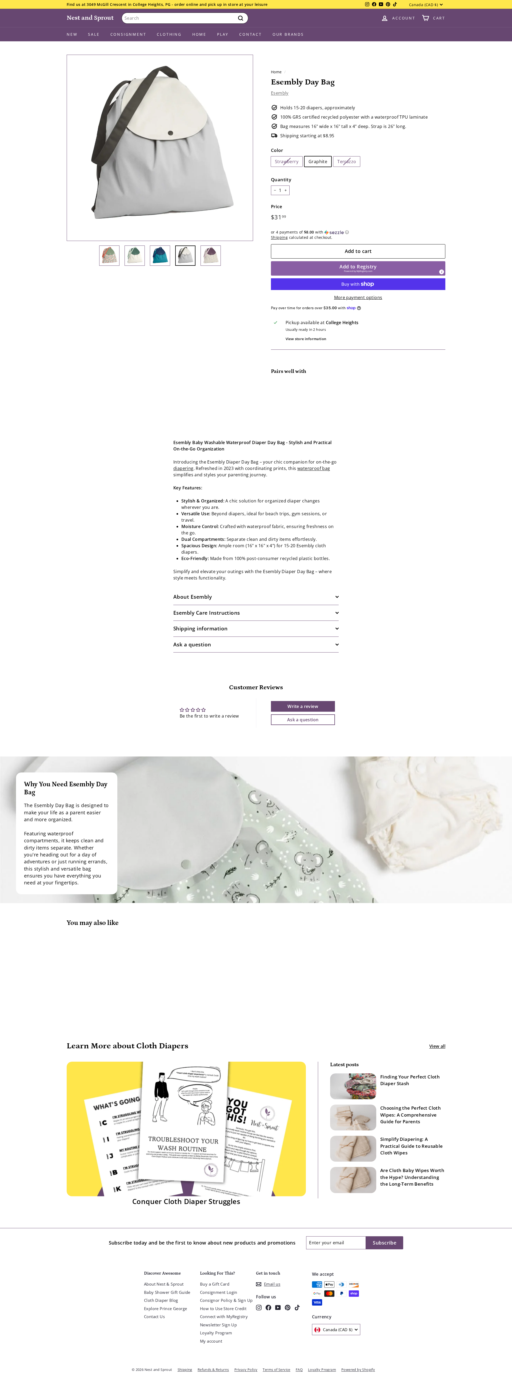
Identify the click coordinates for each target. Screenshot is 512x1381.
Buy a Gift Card (214, 1284)
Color (277, 150)
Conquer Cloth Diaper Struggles (186, 1201)
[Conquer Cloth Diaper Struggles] (186, 1129)
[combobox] (185, 18)
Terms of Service (276, 1369)
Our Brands (288, 34)
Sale (93, 34)
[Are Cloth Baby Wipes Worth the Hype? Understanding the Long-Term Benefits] (353, 1180)
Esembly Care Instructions (206, 612)
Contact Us (154, 1316)
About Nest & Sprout (164, 1284)
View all (437, 1046)
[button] (358, 232)
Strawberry (286, 161)
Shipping (279, 237)
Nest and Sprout (90, 17)
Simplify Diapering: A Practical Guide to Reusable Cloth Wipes (411, 1146)
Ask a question (192, 644)
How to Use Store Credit (223, 1308)
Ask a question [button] (303, 720)
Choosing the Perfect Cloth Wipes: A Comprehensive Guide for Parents (410, 1115)
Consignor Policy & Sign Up (226, 1300)
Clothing (169, 34)
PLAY (223, 34)
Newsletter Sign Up (218, 1324)
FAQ (299, 1369)
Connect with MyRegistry (224, 1316)
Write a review (302, 706)
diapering (183, 468)
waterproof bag (313, 468)
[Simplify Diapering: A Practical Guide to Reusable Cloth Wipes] (353, 1149)
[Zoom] (160, 148)
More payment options (358, 297)
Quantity (281, 179)
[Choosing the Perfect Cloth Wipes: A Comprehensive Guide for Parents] (353, 1117)
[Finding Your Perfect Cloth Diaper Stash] (353, 1086)
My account (211, 1341)
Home (199, 34)
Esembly (280, 93)
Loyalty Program (216, 1332)
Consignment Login (218, 1292)
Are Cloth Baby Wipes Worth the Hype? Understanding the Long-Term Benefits (412, 1177)
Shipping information (200, 628)
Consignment (128, 34)
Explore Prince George (165, 1308)
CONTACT (250, 34)
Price (276, 206)
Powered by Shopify (358, 1369)
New (72, 34)
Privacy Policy (246, 1369)
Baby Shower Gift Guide (167, 1292)
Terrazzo (346, 161)
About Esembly (192, 596)
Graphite (318, 161)
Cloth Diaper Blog (161, 1300)
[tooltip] (441, 271)
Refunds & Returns (213, 1369)
